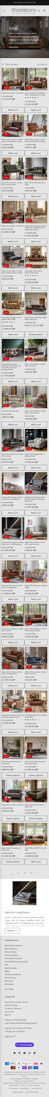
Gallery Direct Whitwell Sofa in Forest (35, 183)
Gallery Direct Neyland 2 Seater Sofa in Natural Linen (35, 412)
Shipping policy (18, 1092)
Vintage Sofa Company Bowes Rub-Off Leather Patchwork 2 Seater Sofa (35, 499)
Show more (13, 47)
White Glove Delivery (13, 945)
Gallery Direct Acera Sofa (10, 411)
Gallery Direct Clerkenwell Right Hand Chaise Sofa (35, 318)
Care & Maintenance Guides (16, 961)
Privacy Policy (10, 977)
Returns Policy (11, 952)
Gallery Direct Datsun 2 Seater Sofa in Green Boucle (12, 183)
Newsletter (9, 984)
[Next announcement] (44, 2)
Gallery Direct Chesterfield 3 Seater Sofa (34, 805)
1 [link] (11, 873)
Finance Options (12, 955)
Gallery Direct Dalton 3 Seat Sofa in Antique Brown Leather (13, 716)
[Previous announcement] (4, 2)
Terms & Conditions (13, 974)
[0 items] (44, 10)
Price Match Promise (13, 958)
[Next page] (37, 873)
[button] (38, 10)
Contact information (31, 1092)
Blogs (7, 971)
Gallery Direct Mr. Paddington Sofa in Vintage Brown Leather (35, 94)
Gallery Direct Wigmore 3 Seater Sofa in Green (13, 629)
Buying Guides (11, 968)
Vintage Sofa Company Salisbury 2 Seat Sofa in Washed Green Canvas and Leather (36, 228)
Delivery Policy (11, 948)
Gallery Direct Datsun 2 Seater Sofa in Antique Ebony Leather (12, 272)
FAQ (6, 964)
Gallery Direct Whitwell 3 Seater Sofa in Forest (12, 455)
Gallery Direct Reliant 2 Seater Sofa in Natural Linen (35, 543)
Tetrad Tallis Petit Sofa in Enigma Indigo (36, 586)
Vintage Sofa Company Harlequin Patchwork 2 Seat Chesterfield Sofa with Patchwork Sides (11, 366)
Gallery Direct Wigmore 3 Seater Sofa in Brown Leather (36, 629)
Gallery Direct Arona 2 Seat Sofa (13, 805)
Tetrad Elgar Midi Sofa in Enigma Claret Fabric (36, 716)
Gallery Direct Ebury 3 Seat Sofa (12, 226)
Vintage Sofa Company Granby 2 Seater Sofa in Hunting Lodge (13, 543)
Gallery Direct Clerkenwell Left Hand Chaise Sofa (35, 762)
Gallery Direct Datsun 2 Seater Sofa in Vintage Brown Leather (35, 140)
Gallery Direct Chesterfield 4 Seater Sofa (11, 849)
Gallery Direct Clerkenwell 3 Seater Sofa (11, 762)
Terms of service (36, 1088)
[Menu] (6, 10)
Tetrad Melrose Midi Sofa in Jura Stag (36, 849)
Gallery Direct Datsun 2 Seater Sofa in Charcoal (35, 365)
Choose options (36, 334)
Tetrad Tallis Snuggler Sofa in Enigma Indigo (34, 455)
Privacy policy (13, 1088)
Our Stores (9, 989)
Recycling (9, 981)
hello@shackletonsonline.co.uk (23, 1023)
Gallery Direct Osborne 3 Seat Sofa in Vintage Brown (12, 673)
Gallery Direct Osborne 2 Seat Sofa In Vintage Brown (12, 586)
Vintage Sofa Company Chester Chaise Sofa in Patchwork (12, 498)
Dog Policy (9, 1036)
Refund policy (24, 1088)
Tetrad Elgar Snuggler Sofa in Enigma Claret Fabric (11, 318)
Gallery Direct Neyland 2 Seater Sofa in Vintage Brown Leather (12, 140)
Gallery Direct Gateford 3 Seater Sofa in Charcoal (35, 673)
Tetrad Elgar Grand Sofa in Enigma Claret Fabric (34, 272)
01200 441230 (20, 1020)
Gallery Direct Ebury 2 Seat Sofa (13, 93)
